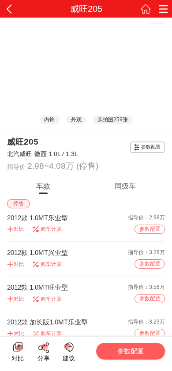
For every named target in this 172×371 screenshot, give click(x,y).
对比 (17, 357)
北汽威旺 (19, 154)
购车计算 (51, 229)
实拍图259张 (112, 119)
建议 (68, 347)
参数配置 (151, 146)
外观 (76, 119)
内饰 (49, 119)
